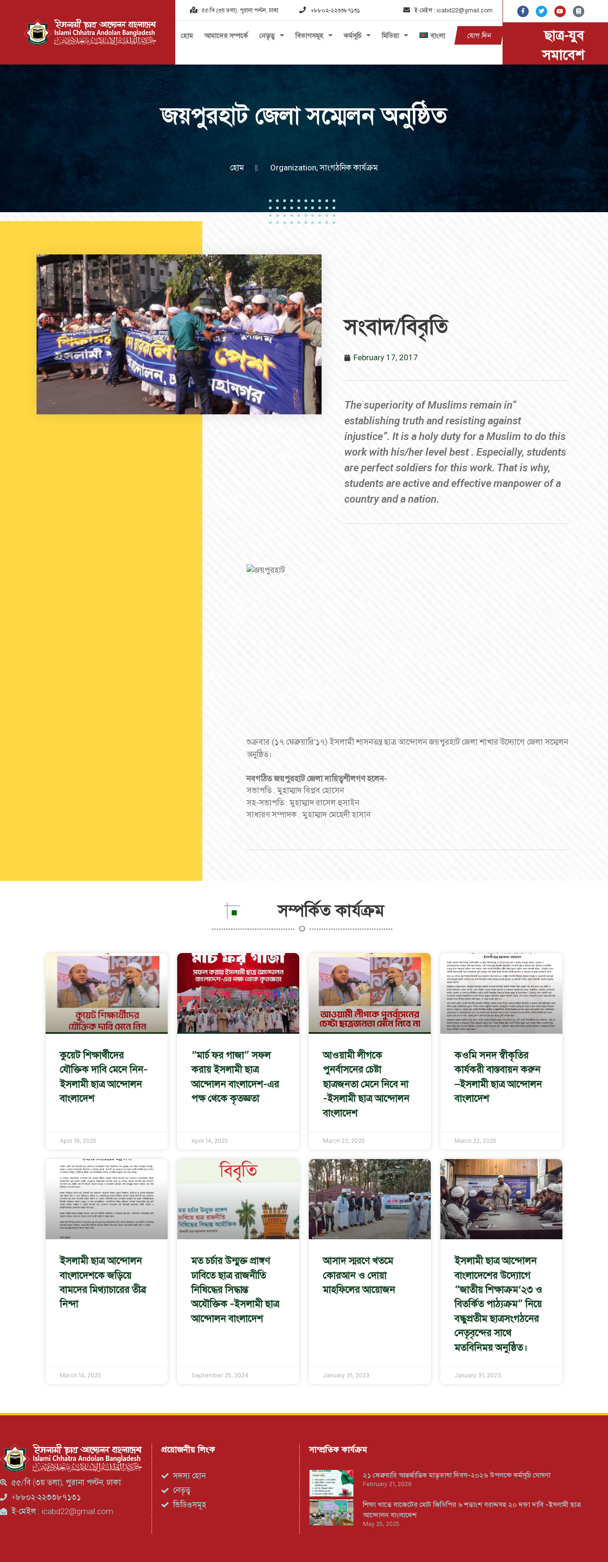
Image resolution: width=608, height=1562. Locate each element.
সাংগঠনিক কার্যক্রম (349, 167)
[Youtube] (560, 11)
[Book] (578, 11)
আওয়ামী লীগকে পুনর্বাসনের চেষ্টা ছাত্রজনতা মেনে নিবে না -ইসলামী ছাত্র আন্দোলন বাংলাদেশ (366, 1084)
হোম (187, 35)
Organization (293, 167)
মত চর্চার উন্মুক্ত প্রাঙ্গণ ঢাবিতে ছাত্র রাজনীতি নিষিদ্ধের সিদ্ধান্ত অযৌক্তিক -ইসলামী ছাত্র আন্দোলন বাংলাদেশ (235, 1289)
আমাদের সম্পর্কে (226, 35)
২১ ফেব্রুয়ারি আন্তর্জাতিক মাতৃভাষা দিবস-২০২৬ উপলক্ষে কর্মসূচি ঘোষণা (457, 1474)
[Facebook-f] (523, 11)
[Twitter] (541, 11)
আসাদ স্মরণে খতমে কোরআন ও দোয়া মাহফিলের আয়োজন (359, 1274)
